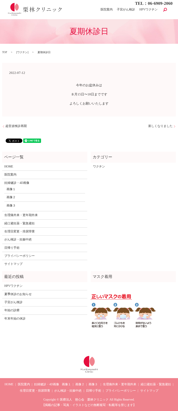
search (165, 9)
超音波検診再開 (16, 126)
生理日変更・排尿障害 (19, 231)
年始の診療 (12, 310)
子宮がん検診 (126, 9)
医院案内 (107, 9)
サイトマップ (13, 264)
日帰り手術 (12, 247)
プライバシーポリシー (19, 255)
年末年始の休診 (15, 318)
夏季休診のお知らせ (18, 294)
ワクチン (22, 52)
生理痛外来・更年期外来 (21, 215)
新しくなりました (160, 126)
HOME (8, 166)
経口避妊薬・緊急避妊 (19, 223)
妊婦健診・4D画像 (16, 182)
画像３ (11, 205)
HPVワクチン (148, 9)
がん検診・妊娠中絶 (18, 239)
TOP (4, 52)
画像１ (11, 189)
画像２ (11, 197)
